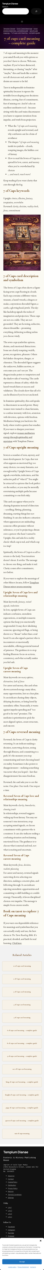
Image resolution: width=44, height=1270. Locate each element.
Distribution (12, 1185)
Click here (17, 943)
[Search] (36, 11)
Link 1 (10, 1207)
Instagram (11, 1230)
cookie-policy (12, 1267)
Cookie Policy (12, 1182)
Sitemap (11, 1198)
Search (5, 6)
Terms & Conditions (14, 1194)
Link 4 (10, 1217)
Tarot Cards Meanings (24, 28)
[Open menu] (22, 21)
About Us (11, 1176)
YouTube (11, 1233)
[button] (40, 1241)
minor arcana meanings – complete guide (20, 29)
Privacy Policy (12, 1188)
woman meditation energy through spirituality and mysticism (19, 437)
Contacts (33, 1267)
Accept (22, 1262)
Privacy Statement (23, 1267)
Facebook (11, 1227)
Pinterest (11, 1236)
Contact (11, 1179)
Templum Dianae (10, 3)
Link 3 (10, 1214)
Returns (10, 1191)
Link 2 (10, 1211)
